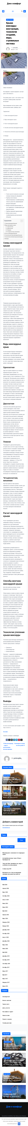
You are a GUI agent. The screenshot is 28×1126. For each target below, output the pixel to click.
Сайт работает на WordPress (7, 1115)
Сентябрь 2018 (6, 963)
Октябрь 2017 (6, 967)
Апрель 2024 (6, 914)
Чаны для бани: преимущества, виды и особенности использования (13, 779)
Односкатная (10, 226)
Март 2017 (5, 978)
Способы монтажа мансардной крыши (13, 235)
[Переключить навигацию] (12, 11)
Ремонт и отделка (7, 1019)
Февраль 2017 (6, 982)
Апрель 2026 (6, 888)
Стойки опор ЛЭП (7, 869)
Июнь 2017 (5, 971)
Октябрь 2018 (6, 960)
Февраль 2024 (6, 922)
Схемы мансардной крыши (11, 223)
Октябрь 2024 (6, 896)
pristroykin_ (15, 47)
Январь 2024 (6, 926)
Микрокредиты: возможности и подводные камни (13, 1046)
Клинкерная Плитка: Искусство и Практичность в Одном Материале (13, 795)
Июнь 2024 (5, 907)
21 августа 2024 (9, 1080)
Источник (5, 731)
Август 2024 (6, 899)
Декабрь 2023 (6, 929)
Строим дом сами (7, 1023)
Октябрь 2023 (6, 933)
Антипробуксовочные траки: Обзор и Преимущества (14, 1061)
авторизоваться (6, 827)
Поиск (4, 835)
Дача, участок (10, 19)
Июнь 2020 (5, 948)
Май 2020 (5, 952)
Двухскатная (10, 228)
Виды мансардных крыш (10, 225)
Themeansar (24, 1115)
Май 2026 (5, 884)
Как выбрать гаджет (8, 1011)
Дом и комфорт (14, 3)
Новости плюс (6, 1015)
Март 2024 (5, 918)
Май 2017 (5, 975)
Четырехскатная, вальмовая (13, 231)
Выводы (7, 238)
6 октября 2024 (8, 1064)
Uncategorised (6, 996)
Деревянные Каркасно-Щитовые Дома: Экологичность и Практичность (11, 811)
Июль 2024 (5, 903)
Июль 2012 (5, 986)
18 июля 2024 (8, 1096)
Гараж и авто (6, 1004)
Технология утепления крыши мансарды (14, 236)
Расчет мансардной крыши (11, 233)
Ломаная (9, 230)
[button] (21, 11)
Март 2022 (5, 944)
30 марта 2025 (8, 1048)
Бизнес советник (7, 1000)
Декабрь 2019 (6, 956)
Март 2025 (5, 892)
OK (19, 1123)
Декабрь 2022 (6, 941)
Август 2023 (6, 937)
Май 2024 (5, 911)
